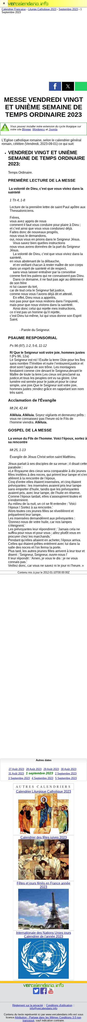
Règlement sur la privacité (27, 1005)
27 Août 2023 (16, 769)
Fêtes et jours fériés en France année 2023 (43, 885)
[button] (4, 3)
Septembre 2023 (68, 9)
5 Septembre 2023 (66, 778)
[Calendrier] (28, 3)
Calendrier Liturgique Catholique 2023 (43, 791)
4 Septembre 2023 (42, 778)
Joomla (53, 129)
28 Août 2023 (33, 769)
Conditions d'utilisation (59, 1005)
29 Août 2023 (51, 769)
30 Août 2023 (68, 769)
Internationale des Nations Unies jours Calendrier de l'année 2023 (43, 934)
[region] (43, 48)
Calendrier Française (14, 9)
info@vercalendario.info (43, 1008)
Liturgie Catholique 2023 (42, 9)
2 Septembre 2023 (65, 773)
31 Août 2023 (16, 773)
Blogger (26, 129)
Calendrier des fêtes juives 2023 (43, 837)
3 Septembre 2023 (19, 778)
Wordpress (38, 129)
